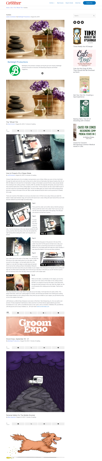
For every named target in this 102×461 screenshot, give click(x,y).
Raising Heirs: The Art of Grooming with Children (82, 120)
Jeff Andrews (11, 175)
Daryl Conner (11, 124)
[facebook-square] (75, 22)
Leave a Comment (11, 16)
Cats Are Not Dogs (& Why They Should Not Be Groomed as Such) (84, 70)
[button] (54, 3)
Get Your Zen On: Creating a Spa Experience (83, 96)
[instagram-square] (82, 22)
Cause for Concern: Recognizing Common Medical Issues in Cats (84, 144)
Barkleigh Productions (24, 16)
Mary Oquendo (12, 417)
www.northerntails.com (43, 306)
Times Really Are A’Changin (83, 46)
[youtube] (78, 22)
